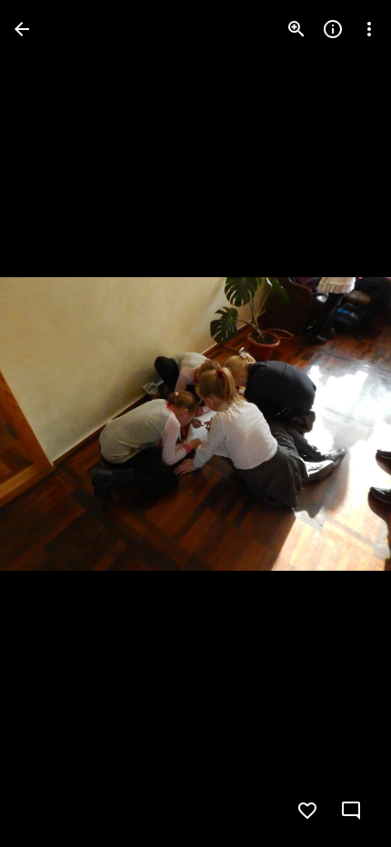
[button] (50, 423)
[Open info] (333, 29)
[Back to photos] (22, 29)
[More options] (369, 29)
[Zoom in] (296, 29)
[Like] (307, 811)
